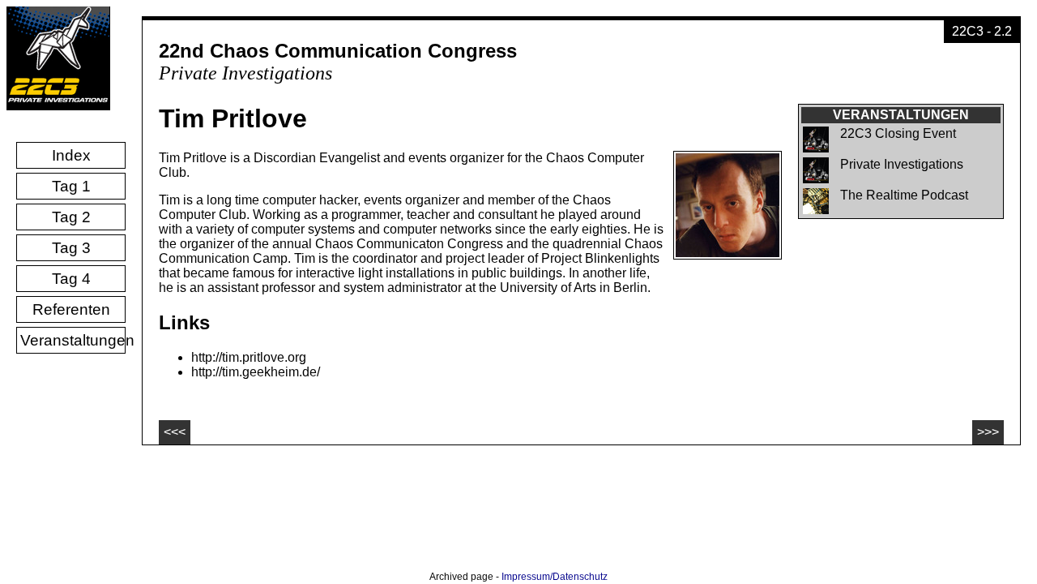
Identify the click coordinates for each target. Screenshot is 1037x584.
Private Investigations (901, 164)
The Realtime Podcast (904, 195)
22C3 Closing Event (898, 133)
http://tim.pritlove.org (248, 357)
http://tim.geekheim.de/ (255, 372)
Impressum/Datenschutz (554, 576)
